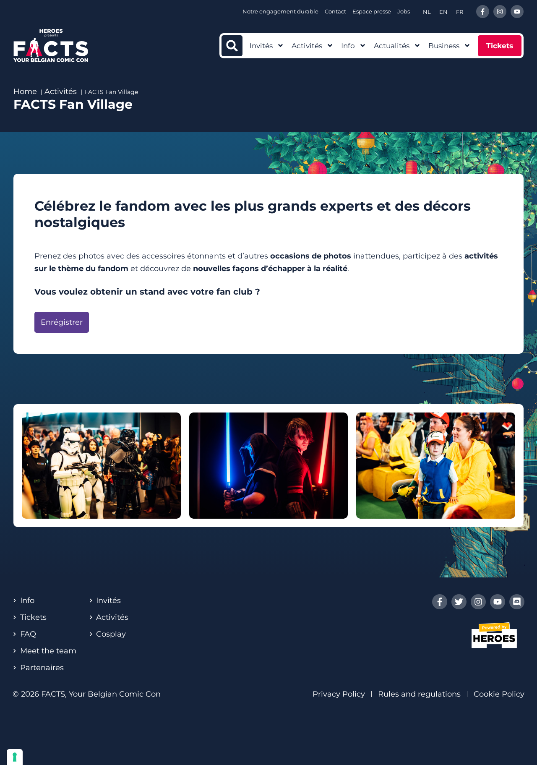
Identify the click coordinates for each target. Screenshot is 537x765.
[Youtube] (517, 11)
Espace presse (371, 11)
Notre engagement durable (280, 11)
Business (443, 46)
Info (348, 46)
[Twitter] (459, 601)
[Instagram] (499, 11)
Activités (307, 46)
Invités (261, 46)
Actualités (391, 46)
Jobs (403, 11)
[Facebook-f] (482, 11)
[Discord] (516, 601)
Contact (335, 11)
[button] (232, 45)
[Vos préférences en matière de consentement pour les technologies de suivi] (15, 757)
